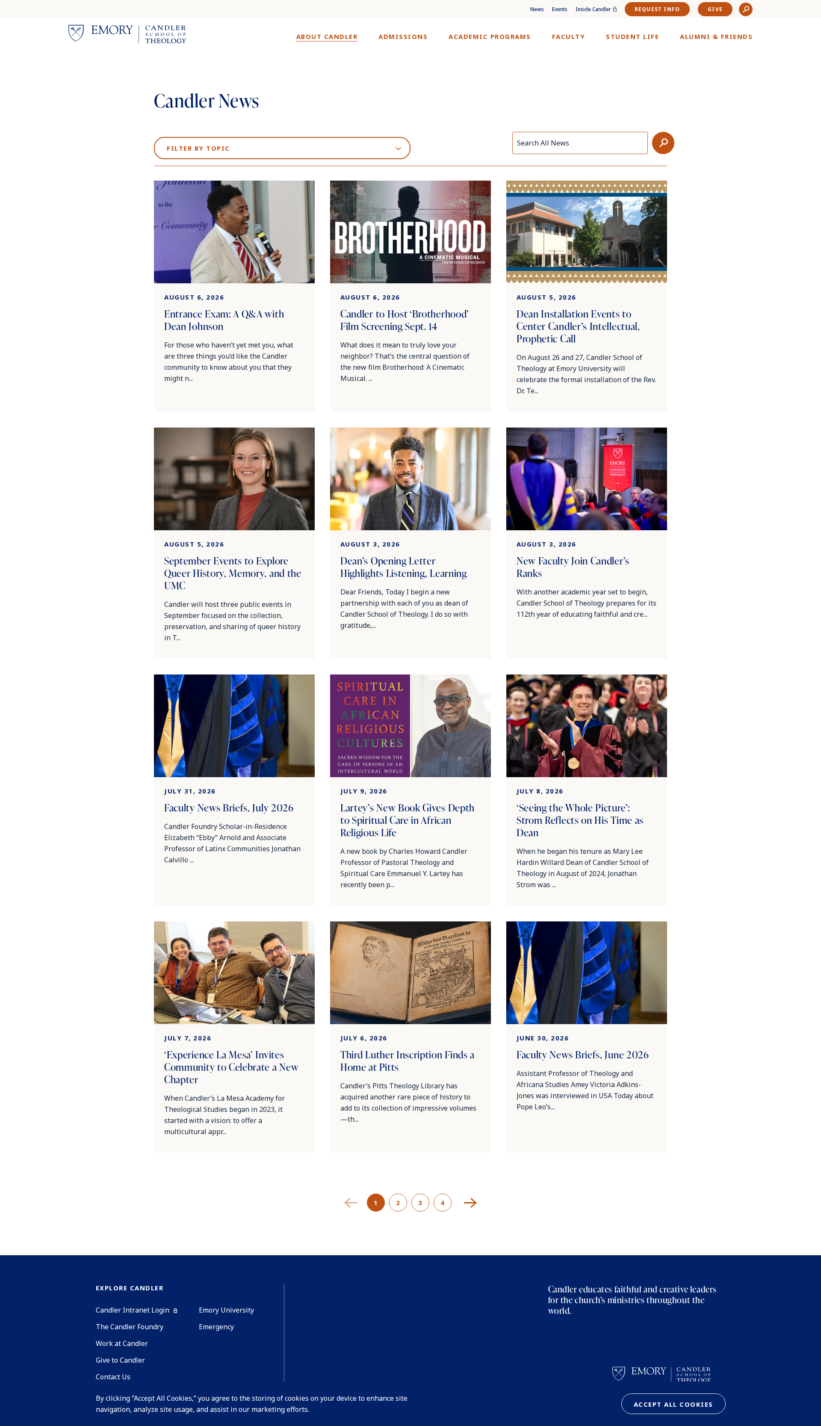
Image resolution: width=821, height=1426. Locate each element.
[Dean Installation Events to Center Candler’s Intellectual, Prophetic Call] (586, 296)
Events (559, 9)
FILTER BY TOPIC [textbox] (198, 148)
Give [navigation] (715, 9)
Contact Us (113, 1376)
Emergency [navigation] (216, 1326)
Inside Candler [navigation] (593, 9)
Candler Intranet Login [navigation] (132, 1310)
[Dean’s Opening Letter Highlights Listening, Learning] (410, 543)
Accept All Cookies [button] (673, 1404)
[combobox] (282, 144)
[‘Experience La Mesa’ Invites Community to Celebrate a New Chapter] (234, 1037)
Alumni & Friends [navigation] (716, 36)
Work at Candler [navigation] (122, 1343)
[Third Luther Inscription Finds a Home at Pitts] (410, 1037)
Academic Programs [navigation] (490, 36)
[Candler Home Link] (127, 35)
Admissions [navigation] (403, 36)
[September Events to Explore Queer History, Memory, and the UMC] (234, 543)
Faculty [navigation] (568, 36)
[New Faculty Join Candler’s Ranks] (586, 543)
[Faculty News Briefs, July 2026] (234, 790)
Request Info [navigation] (657, 9)
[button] (746, 9)
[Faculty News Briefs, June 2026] (586, 1037)
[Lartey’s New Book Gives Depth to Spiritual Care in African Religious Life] (410, 790)
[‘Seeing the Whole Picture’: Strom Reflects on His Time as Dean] (586, 790)
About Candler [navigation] (327, 36)
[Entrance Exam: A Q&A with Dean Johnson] (234, 296)
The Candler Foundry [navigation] (129, 1326)
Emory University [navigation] (226, 1310)
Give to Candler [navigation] (120, 1360)
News (537, 9)
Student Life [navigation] (632, 36)
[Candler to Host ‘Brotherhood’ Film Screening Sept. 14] (410, 296)
